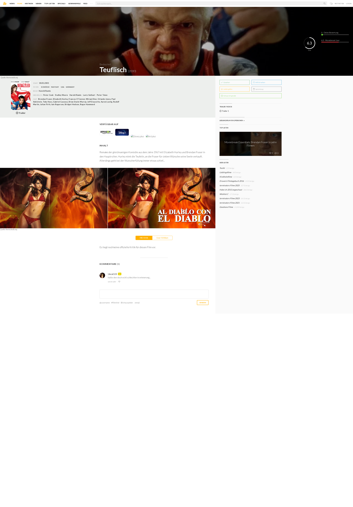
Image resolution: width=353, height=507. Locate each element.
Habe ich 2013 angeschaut (231, 190)
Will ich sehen (260, 82)
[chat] (331, 3)
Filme (19, 3)
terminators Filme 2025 (230, 185)
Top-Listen (49, 3)
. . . (91, 3)
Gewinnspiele (74, 3)
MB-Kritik (144, 238)
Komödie (45, 87)
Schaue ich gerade (229, 96)
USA (62, 87)
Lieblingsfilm (227, 89)
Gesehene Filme (226, 207)
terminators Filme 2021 (230, 203)
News (12, 3)
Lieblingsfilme (225, 172)
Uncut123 (112, 274)
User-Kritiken (162, 238)
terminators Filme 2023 (230, 198)
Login (349, 3)
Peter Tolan (102, 95)
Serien (39, 3)
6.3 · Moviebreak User (330, 40)
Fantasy (55, 87)
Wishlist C (224, 194)
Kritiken (29, 3)
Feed (85, 3)
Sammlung (259, 89)
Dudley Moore (61, 95)
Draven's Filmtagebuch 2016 (232, 181)
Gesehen (226, 82)
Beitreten (339, 3)
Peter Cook (48, 95)
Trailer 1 (225, 111)
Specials (61, 3)
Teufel (222, 168)
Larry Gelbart (89, 95)
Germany (70, 87)
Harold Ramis (75, 95)
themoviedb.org (12, 77)
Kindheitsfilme (226, 177)
